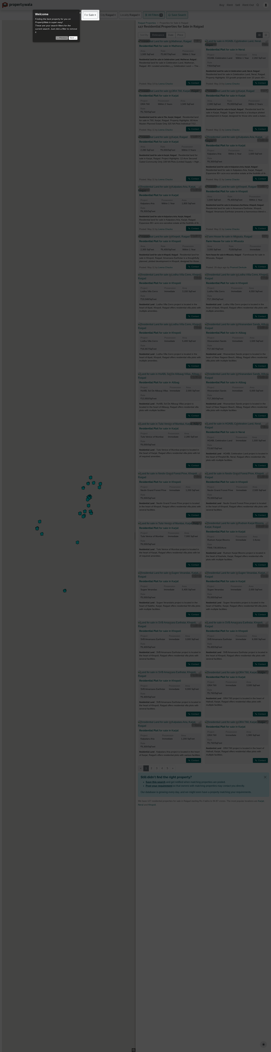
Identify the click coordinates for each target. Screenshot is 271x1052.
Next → (73, 38)
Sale (89, 15)
